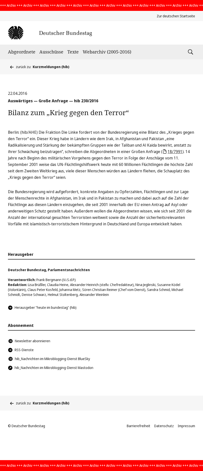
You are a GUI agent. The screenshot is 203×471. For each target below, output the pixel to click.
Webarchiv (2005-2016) (107, 52)
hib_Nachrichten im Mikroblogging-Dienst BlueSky (52, 358)
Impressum (186, 425)
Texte (73, 52)
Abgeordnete (21, 52)
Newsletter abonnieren (32, 341)
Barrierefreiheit (138, 425)
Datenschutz (164, 425)
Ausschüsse (51, 52)
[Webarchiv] (50, 33)
